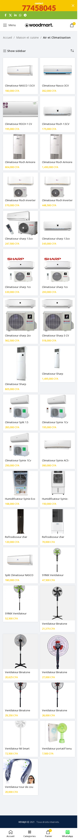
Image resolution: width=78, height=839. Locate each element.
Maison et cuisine (27, 37)
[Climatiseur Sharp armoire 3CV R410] (20, 363)
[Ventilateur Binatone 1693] (20, 695)
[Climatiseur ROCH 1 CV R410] (20, 108)
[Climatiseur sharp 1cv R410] (57, 266)
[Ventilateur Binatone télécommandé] (57, 695)
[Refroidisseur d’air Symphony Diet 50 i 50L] (20, 521)
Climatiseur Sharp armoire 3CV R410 (15, 385)
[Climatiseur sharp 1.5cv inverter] (57, 223)
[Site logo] (39, 25)
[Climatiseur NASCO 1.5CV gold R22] (20, 70)
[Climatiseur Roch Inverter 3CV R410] (57, 184)
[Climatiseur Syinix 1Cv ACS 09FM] (57, 406)
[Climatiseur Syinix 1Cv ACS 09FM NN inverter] (20, 445)
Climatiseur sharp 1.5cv (19, 238)
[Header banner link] (39, 5)
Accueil (7, 37)
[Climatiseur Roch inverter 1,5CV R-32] (20, 184)
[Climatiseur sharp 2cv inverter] (20, 315)
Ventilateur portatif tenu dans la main (57, 750)
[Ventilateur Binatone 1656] (57, 602)
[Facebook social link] (5, 15)
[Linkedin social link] (15, 15)
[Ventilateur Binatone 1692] (57, 651)
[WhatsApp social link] (20, 15)
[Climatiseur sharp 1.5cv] (20, 223)
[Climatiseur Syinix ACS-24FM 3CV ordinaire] (57, 445)
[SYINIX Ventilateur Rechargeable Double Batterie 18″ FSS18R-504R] (20, 597)
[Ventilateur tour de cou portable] (20, 771)
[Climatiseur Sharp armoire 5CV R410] (57, 358)
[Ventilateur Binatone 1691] (20, 651)
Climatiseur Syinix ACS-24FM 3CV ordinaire (55, 462)
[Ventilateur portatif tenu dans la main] (57, 733)
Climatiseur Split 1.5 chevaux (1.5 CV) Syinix (18, 424)
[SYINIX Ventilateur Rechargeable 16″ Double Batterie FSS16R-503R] (57, 559)
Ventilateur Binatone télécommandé (54, 712)
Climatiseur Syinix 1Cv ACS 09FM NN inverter (18, 462)
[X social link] (10, 15)
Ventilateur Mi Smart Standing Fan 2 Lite (17, 750)
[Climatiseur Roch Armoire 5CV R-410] (57, 146)
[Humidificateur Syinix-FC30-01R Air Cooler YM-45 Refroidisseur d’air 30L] (57, 483)
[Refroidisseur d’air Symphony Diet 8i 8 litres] (57, 521)
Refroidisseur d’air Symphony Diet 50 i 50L (19, 538)
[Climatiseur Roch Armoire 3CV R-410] (20, 146)
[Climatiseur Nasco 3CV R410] (57, 70)
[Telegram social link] (25, 15)
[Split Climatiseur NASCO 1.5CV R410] (20, 559)
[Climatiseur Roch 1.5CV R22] (57, 108)
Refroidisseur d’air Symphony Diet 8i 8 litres (57, 538)
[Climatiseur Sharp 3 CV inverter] (57, 315)
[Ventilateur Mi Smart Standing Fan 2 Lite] (20, 733)
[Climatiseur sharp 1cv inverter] (20, 266)
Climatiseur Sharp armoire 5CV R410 (52, 375)
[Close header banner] (73, 5)
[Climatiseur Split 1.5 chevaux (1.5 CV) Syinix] (20, 406)
